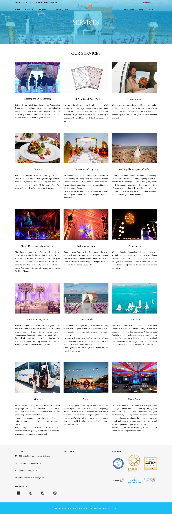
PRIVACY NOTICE (113, 508)
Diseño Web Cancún (100, 508)
